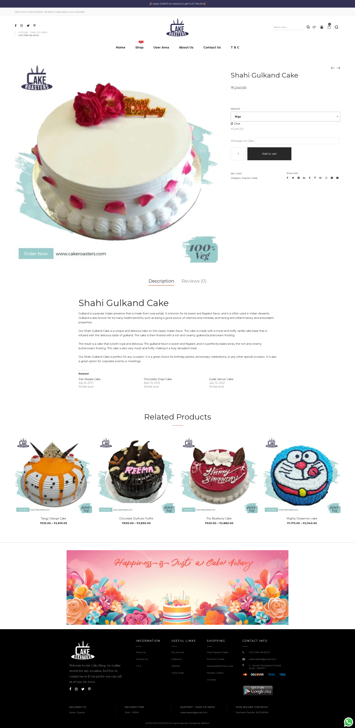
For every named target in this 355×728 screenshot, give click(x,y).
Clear (237, 123)
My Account (177, 652)
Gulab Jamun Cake (221, 379)
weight (235, 109)
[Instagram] (22, 25)
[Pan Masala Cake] (338, 68)
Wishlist (175, 666)
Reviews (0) (194, 281)
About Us (141, 652)
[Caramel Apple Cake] (333, 68)
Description (161, 281)
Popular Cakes (249, 178)
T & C (138, 666)
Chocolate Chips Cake (158, 379)
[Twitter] (29, 25)
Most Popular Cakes (217, 652)
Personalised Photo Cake (220, 666)
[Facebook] (16, 25)
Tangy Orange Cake (53, 518)
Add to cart (269, 153)
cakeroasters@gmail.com (262, 659)
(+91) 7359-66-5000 (259, 652)
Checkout (176, 659)
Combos (211, 679)
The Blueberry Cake (219, 518)
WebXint (205, 723)
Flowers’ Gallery (215, 672)
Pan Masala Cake (90, 379)
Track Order (177, 672)
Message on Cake (242, 140)
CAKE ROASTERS (161, 723)
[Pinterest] (34, 25)
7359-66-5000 (85, 682)
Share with (292, 173)
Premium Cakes (215, 659)
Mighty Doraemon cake (302, 518)
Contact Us (142, 659)
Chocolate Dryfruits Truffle (136, 518)
